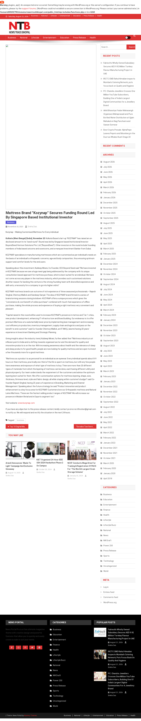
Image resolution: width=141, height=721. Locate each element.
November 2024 (110, 269)
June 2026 (108, 172)
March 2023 (108, 371)
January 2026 (109, 197)
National (44, 16)
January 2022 (109, 443)
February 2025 (109, 254)
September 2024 (110, 279)
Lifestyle (54, 16)
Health (99, 16)
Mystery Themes (30, 715)
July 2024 (107, 289)
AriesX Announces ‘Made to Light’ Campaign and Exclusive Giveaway (19, 466)
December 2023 (110, 325)
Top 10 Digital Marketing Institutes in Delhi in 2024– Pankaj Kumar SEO (19, 426)
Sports (106, 556)
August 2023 (109, 346)
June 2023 (108, 356)
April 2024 (107, 305)
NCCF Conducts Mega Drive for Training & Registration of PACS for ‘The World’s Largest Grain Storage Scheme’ (81, 467)
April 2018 (107, 478)
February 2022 (109, 438)
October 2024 (109, 274)
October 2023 (109, 335)
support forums (29, 8)
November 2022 (110, 392)
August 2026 (109, 162)
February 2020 (109, 468)
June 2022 (108, 417)
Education (77, 16)
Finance (106, 510)
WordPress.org (109, 602)
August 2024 (109, 284)
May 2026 (107, 177)
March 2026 (108, 187)
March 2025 (108, 249)
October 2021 (109, 458)
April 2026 (107, 182)
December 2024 (110, 264)
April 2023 (107, 366)
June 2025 (108, 233)
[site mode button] (128, 37)
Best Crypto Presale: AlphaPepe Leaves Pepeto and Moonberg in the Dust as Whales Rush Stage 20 (119, 133)
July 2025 (107, 228)
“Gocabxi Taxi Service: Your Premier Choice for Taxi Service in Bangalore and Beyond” (86, 426)
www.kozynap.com (26, 403)
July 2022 (107, 412)
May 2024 (107, 300)
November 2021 (110, 453)
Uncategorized (109, 566)
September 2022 (110, 402)
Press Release (89, 16)
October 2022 (109, 397)
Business (34, 16)
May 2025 (107, 238)
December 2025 (110, 203)
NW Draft (107, 540)
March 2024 (108, 310)
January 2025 (109, 259)
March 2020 (108, 463)
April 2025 (107, 243)
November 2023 (110, 330)
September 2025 (110, 218)
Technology (108, 561)
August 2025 (109, 223)
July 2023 (107, 351)
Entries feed (108, 592)
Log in (106, 587)
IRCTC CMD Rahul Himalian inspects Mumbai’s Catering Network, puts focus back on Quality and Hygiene (119, 82)
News (105, 535)
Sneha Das (32, 226)
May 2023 (107, 361)
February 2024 (109, 315)
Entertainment (65, 16)
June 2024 (108, 295)
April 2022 (107, 427)
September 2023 (110, 340)
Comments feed (110, 597)
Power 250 (108, 545)
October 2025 (109, 213)
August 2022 (109, 407)
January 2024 (109, 320)
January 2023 (109, 381)
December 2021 (110, 448)
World (105, 571)
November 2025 (110, 208)
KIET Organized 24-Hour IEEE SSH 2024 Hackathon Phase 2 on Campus (49, 463)
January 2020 (109, 473)
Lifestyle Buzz (109, 525)
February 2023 (109, 376)
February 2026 (109, 192)
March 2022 (108, 433)
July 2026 (107, 167)
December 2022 (110, 387)
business (20, 420)
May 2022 (107, 422)
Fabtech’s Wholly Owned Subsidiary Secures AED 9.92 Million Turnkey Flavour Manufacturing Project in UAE (118, 68)
